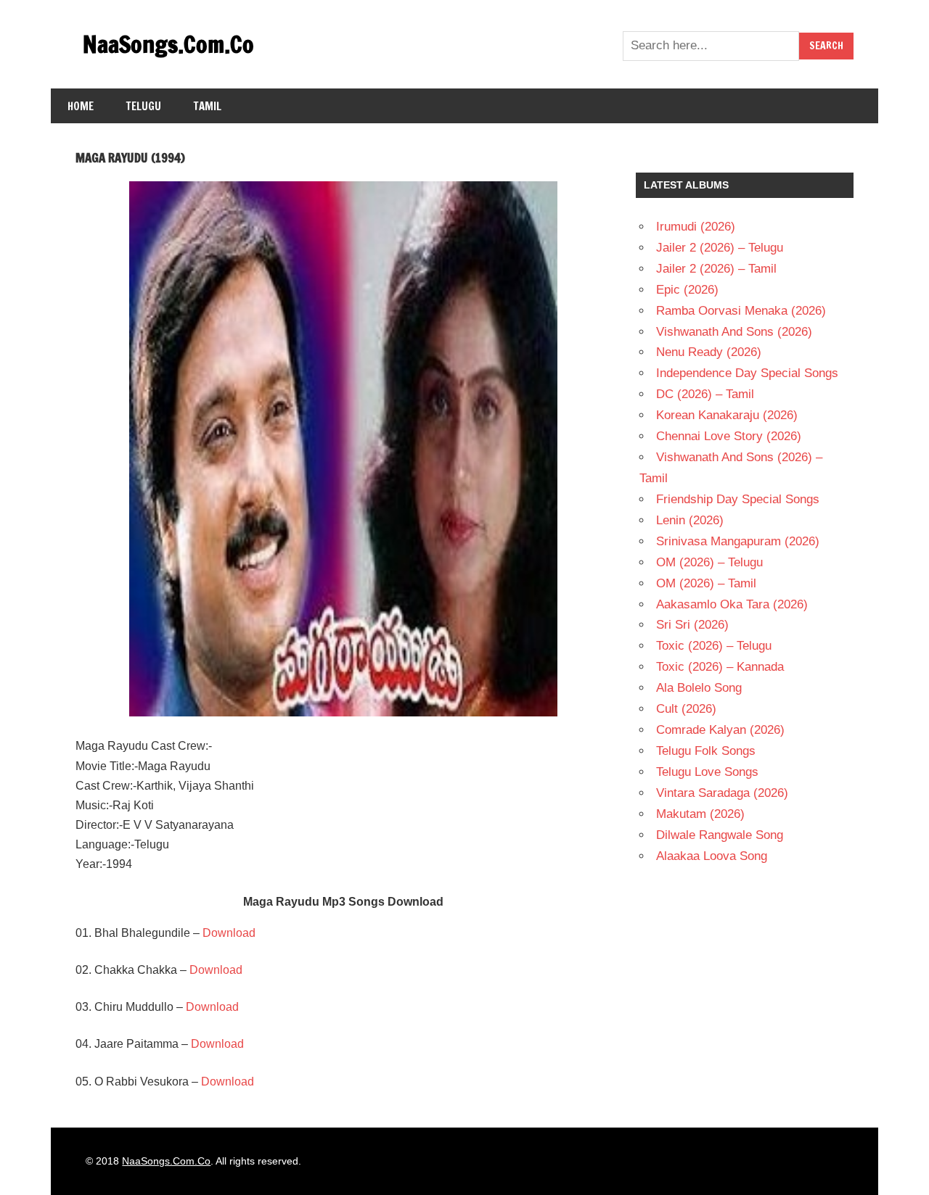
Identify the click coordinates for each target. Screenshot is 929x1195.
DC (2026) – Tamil (705, 394)
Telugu (143, 106)
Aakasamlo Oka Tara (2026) (732, 604)
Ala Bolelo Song (699, 688)
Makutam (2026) (700, 814)
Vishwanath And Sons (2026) (734, 332)
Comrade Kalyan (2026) (720, 730)
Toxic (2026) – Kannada (720, 667)
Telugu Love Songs (707, 772)
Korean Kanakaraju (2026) (727, 415)
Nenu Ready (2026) (708, 352)
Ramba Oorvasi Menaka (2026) (741, 311)
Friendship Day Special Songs (737, 499)
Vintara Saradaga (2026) (722, 793)
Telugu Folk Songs (706, 751)
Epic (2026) (687, 290)
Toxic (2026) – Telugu (714, 646)
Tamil (207, 106)
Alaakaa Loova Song (711, 856)
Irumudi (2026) (695, 226)
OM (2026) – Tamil (706, 583)
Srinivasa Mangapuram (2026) (737, 541)
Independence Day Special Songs (747, 373)
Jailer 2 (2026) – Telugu (719, 248)
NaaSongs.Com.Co (168, 44)
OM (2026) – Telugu (709, 562)
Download (228, 933)
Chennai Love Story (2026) (728, 436)
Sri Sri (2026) (692, 625)
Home (80, 106)
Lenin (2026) (690, 520)
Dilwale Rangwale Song (719, 835)
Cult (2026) (686, 709)
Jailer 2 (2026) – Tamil (716, 269)
